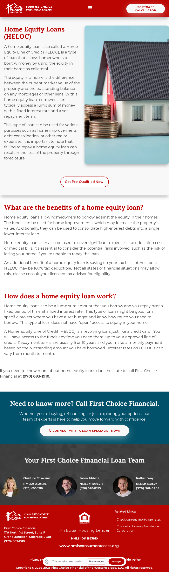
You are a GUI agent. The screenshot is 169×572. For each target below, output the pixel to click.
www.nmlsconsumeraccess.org (89, 546)
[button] (90, 7)
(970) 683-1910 (33, 488)
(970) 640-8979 (90, 488)
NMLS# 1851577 (146, 483)
